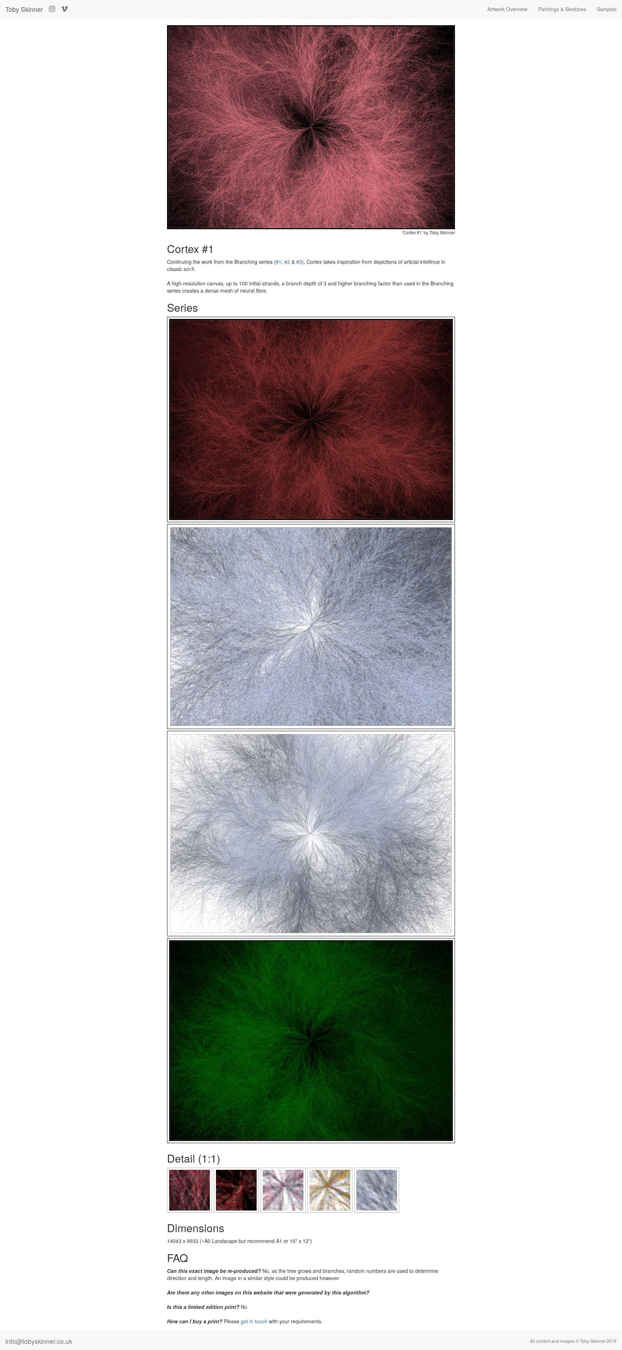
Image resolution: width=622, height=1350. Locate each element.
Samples (607, 9)
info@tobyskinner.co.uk (38, 1341)
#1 (278, 261)
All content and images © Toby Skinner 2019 (573, 1341)
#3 (299, 261)
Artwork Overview (507, 9)
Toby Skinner (24, 9)
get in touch (254, 1321)
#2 (287, 261)
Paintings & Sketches (562, 9)
